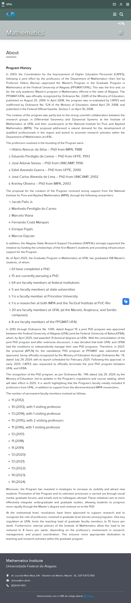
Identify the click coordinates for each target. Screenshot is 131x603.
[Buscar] (121, 15)
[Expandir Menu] (114, 15)
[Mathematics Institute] (10, 14)
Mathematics (25, 33)
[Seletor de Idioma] (123, 23)
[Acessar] (119, 23)
